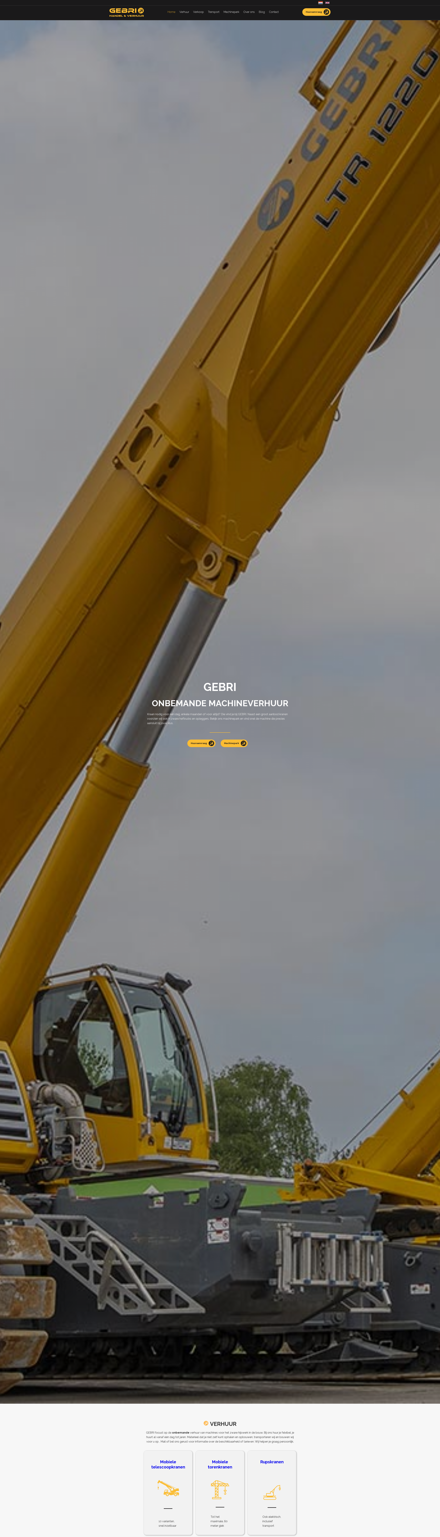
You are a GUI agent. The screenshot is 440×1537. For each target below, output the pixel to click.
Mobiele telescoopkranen (168, 1464)
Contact (274, 12)
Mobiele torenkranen (220, 1464)
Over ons (249, 12)
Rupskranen (272, 1461)
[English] (327, 2)
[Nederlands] (320, 2)
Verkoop (198, 12)
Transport (213, 12)
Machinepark (231, 12)
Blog (262, 12)
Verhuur (184, 12)
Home (171, 12)
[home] (126, 12)
